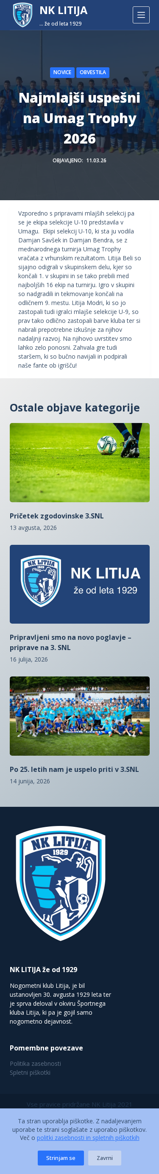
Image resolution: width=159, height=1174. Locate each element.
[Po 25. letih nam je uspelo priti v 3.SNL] (80, 716)
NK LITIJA (63, 10)
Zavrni (105, 1158)
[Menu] (141, 14)
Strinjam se (60, 1158)
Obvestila (93, 72)
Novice (62, 72)
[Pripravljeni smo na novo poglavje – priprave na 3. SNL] (80, 584)
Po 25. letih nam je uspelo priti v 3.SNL (74, 769)
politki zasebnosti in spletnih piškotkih (88, 1138)
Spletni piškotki (30, 1072)
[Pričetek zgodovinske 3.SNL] (80, 462)
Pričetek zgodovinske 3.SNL (57, 516)
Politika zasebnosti (35, 1063)
